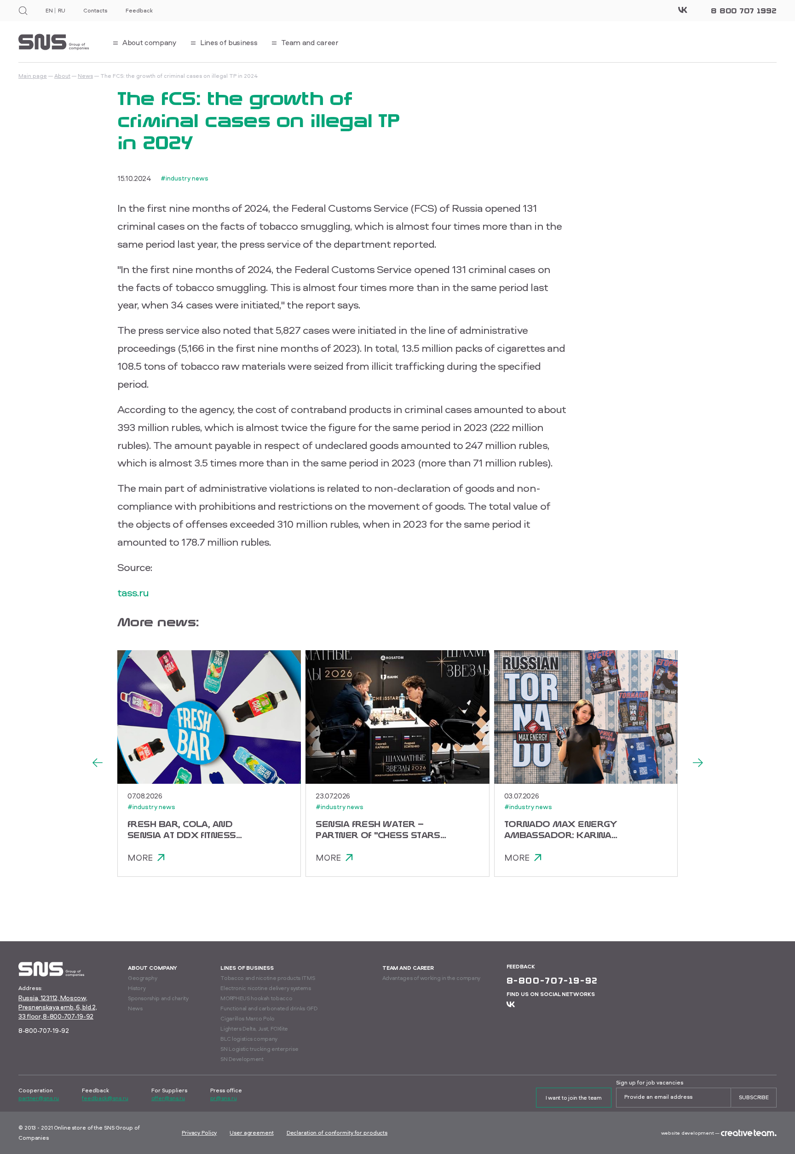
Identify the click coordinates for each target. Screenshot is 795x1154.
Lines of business (246, 968)
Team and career (408, 968)
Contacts (95, 10)
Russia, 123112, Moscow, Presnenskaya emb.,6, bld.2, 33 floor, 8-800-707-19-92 (57, 1006)
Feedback (139, 10)
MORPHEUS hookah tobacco (256, 998)
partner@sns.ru (38, 1098)
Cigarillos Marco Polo (247, 1018)
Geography (142, 978)
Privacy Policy (199, 1133)
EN (49, 10)
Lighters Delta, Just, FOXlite (254, 1028)
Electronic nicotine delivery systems (265, 988)
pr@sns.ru (223, 1098)
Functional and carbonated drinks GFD (268, 1008)
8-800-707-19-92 (43, 1030)
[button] (97, 763)
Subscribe (754, 1097)
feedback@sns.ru (105, 1098)
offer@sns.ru (168, 1098)
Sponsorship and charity (158, 998)
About (62, 76)
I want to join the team (574, 1098)
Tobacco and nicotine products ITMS (267, 978)
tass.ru (133, 592)
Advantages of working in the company (431, 978)
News (85, 76)
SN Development (241, 1059)
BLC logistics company (248, 1039)
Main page (32, 76)
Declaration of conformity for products (337, 1133)
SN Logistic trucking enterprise (259, 1049)
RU (61, 10)
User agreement (251, 1133)
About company (152, 968)
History (136, 988)
